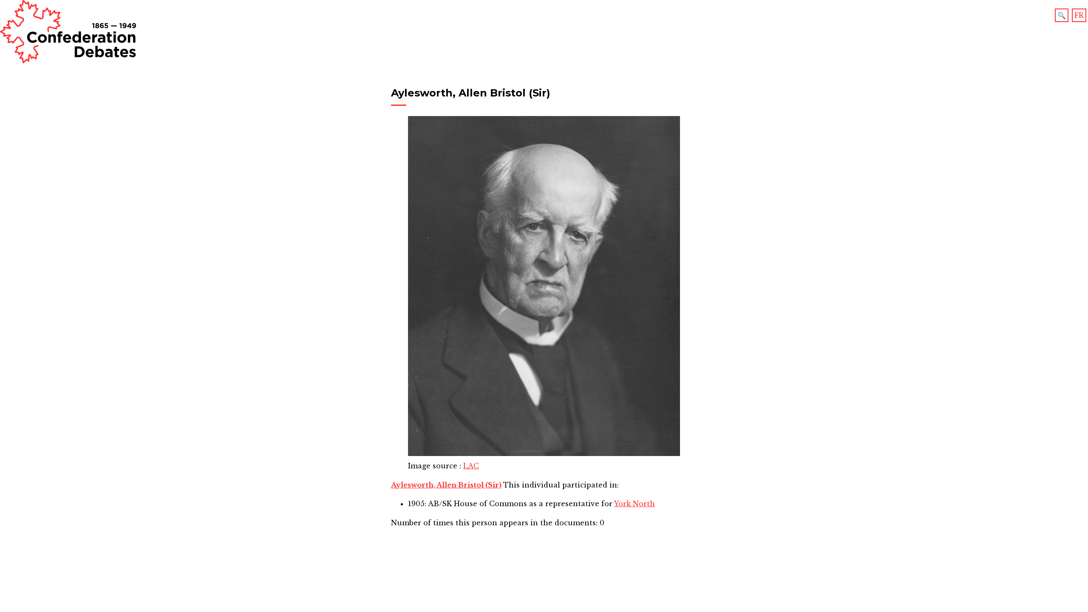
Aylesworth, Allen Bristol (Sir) (446, 485)
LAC (471, 466)
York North (634, 503)
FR (1079, 15)
